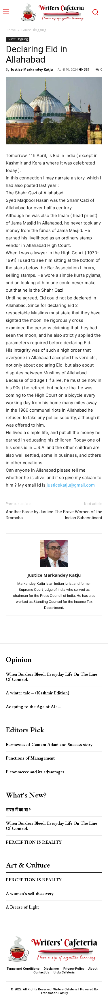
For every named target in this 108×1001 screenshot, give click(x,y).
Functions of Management (30, 758)
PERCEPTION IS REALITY (34, 842)
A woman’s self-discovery (30, 893)
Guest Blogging (33, 30)
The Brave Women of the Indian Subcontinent (78, 514)
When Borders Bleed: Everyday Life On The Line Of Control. (51, 676)
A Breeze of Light (22, 907)
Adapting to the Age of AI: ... (33, 707)
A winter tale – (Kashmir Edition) (37, 693)
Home (11, 30)
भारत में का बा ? (18, 810)
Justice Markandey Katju (32, 69)
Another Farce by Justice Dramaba (29, 514)
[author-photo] (54, 567)
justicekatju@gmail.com (71, 485)
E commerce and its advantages (35, 772)
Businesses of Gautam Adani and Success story (49, 744)
